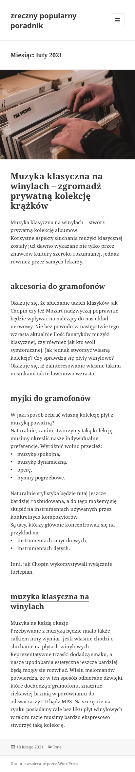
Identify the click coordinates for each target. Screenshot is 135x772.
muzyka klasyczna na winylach (49, 601)
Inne (57, 747)
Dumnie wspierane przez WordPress (44, 763)
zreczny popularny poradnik (43, 20)
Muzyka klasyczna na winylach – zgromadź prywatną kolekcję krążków (56, 190)
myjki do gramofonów (50, 398)
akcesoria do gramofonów (57, 286)
